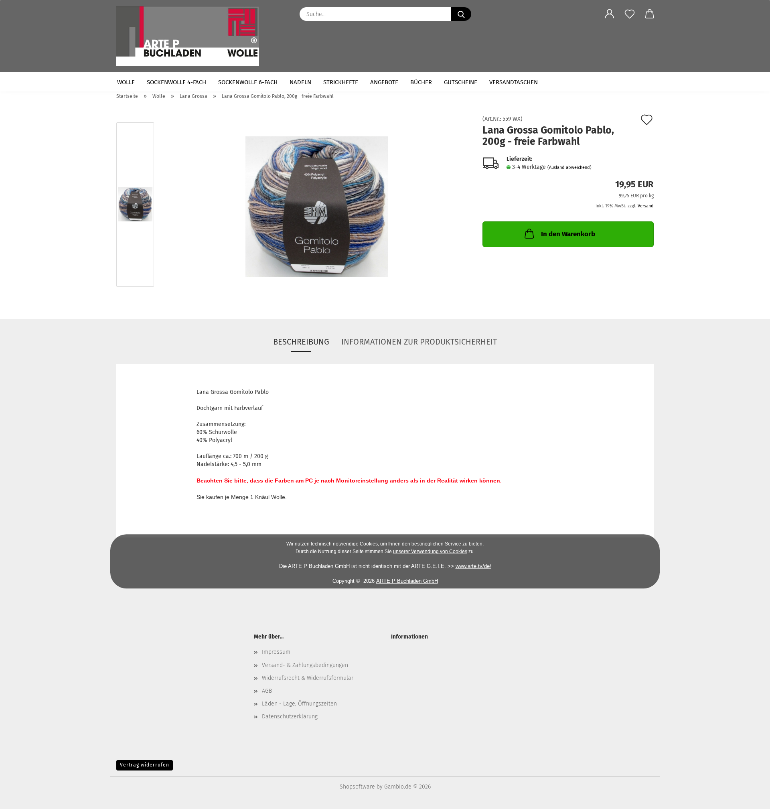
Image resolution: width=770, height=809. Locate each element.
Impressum (276, 652)
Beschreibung (301, 342)
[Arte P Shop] (190, 36)
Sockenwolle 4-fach (176, 82)
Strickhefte (340, 82)
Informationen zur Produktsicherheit (419, 342)
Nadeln (300, 82)
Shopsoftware (357, 786)
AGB (267, 690)
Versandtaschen (513, 82)
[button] (610, 14)
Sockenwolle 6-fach (248, 82)
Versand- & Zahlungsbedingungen (305, 665)
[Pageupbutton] (748, 797)
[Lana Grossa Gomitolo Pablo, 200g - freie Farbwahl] (316, 206)
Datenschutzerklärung (290, 716)
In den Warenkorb (568, 234)
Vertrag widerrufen (144, 765)
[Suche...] (461, 14)
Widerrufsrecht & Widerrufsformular (307, 678)
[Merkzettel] (630, 14)
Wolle (126, 82)
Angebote (384, 82)
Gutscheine (460, 82)
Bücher (421, 82)
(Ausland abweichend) (569, 167)
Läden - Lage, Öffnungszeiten (299, 703)
